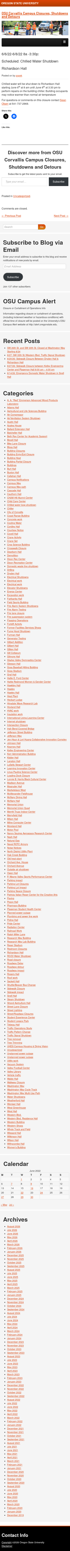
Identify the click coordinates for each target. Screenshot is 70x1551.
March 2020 (13, 1504)
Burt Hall (11, 468)
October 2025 (14, 1262)
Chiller (10, 508)
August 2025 (13, 1269)
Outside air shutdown (18, 869)
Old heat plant (14, 858)
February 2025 (14, 1291)
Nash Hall (12, 836)
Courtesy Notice (15, 530)
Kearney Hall (13, 746)
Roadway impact (15, 970)
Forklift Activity (14, 624)
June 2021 (12, 1450)
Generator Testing (16, 638)
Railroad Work (14, 930)
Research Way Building (19, 938)
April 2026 (12, 1240)
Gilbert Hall (13, 645)
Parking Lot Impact (17, 887)
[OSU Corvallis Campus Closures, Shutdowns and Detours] (35, 28)
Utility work (12, 1060)
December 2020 (15, 1471)
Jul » (11, 1204)
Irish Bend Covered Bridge (20, 728)
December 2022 (15, 1385)
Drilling (10, 569)
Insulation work (15, 714)
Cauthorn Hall (14, 494)
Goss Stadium (14, 670)
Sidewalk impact (15, 992)
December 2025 (15, 1255)
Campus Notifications (18, 479)
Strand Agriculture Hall (18, 1003)
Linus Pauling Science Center (22, 772)
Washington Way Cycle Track (22, 1089)
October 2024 (14, 1305)
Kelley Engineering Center (20, 750)
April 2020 (12, 1500)
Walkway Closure (16, 1082)
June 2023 (12, 1363)
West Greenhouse (16, 1107)
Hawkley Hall (13, 685)
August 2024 (13, 1313)
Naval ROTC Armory (17, 844)
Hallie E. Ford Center (18, 678)
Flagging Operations (17, 620)
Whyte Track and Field (18, 1129)
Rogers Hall (13, 974)
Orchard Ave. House (17, 862)
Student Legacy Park (18, 1021)
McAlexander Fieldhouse (20, 793)
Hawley (11, 689)
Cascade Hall (14, 490)
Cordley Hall (13, 526)
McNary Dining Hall (17, 797)
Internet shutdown (16, 721)
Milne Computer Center (19, 822)
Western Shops (15, 1125)
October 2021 (14, 1435)
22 (22, 1192)
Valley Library (14, 1071)
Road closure (14, 959)
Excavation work (15, 595)
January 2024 (14, 1338)
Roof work (12, 977)
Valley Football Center (18, 1067)
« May (4, 1204)
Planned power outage (18, 912)
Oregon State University (20, 3)
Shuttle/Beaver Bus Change (21, 984)
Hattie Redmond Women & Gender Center (29, 681)
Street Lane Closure (17, 1006)
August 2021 (13, 1443)
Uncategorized (21, 196)
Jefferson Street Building (19, 732)
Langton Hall (13, 761)
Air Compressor (15, 414)
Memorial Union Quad (18, 808)
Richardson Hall (15, 952)
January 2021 (14, 1468)
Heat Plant (12, 696)
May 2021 (12, 1453)
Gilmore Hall (13, 656)
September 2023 (15, 1352)
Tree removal (14, 1039)
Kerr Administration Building (21, 753)
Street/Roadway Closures (20, 1013)
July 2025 (12, 1273)
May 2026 (12, 1237)
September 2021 (15, 1439)
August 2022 (13, 1399)
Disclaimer (7, 1546)
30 (32, 1197)
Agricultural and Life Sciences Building (26, 411)
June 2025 (12, 1277)
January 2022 (14, 1424)
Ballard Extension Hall (18, 429)
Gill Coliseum (14, 652)
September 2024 (15, 1309)
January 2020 (14, 1511)
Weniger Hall (13, 1104)
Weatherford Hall (16, 1100)
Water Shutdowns (16, 1096)
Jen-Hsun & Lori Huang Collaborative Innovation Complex (37, 739)
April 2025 (12, 1284)
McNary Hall (13, 800)
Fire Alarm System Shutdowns (22, 606)
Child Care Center (16, 501)
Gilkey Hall (12, 649)
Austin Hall (12, 421)
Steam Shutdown (16, 999)
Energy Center (14, 591)
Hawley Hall (13, 692)
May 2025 (12, 1280)
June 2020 (12, 1493)
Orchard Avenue (15, 865)
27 (2, 1197)
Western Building (16, 1122)
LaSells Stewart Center (19, 764)
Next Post (61, 216)
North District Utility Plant (20, 851)
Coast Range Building (18, 515)
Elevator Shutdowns (17, 587)
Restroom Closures (17, 948)
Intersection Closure (17, 725)
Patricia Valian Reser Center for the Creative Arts (32, 894)
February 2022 (14, 1421)
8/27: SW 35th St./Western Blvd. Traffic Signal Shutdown (36, 355)
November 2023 (15, 1345)
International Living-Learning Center (25, 717)
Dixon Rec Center (16, 559)
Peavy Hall (12, 901)
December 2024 (15, 1298)
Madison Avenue (15, 782)
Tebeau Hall (13, 1024)
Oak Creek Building (17, 855)
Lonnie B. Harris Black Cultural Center (26, 779)
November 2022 (15, 1388)
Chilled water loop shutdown (21, 504)
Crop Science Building (18, 544)
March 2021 (13, 1461)
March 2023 (13, 1374)
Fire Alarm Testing (16, 609)
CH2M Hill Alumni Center (20, 497)
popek (19, 75)
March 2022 (13, 1417)
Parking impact (14, 880)
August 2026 (13, 1226)
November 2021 (15, 1432)
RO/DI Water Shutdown (19, 956)
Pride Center (13, 923)
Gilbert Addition (15, 642)
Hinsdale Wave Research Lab (22, 703)
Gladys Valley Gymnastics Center (24, 660)
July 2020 (12, 1489)
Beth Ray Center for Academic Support (27, 436)
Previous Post (11, 216)
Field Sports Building (17, 602)
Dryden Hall (13, 573)
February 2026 (14, 1248)
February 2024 (14, 1334)
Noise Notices (14, 847)
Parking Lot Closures (18, 883)
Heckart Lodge (14, 699)
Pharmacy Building (16, 905)
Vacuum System (15, 1064)
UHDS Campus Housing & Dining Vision (27, 1046)
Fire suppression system (19, 616)
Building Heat (14, 458)
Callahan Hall (14, 476)
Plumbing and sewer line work (22, 916)
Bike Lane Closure (16, 443)
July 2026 (12, 1230)
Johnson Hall (14, 743)
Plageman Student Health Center (24, 909)
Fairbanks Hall (14, 598)
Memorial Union (15, 804)
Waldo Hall (12, 1078)
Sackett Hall (13, 981)
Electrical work (14, 580)
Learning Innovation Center (21, 768)
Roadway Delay (15, 963)
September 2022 (15, 1396)
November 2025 (15, 1258)
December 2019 (15, 1515)
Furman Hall (13, 634)
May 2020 (12, 1497)
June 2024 (12, 1320)
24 (41, 1192)
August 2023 (13, 1356)
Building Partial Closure (19, 461)
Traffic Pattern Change (18, 1031)
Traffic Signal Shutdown (19, 1035)
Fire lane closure (15, 613)
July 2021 (12, 1446)
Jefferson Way (14, 735)
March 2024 (13, 1331)
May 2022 (12, 1410)
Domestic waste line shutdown (22, 566)
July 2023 (12, 1360)
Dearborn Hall (14, 551)
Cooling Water (14, 522)
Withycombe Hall (15, 1143)
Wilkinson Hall (14, 1136)
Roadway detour (15, 966)
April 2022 (12, 1414)
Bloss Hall (12, 447)
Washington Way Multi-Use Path (23, 1093)
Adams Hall (13, 407)
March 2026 (13, 1244)
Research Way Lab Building (21, 941)
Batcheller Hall (14, 432)
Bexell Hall (12, 439)
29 (22, 1197)
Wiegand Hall (14, 1132)
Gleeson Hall (13, 663)
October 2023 (14, 1349)
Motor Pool (12, 829)
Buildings (11, 465)
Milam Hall (12, 818)
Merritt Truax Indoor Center (21, 811)
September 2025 (15, 1266)
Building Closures (16, 450)
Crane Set (12, 541)
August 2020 (13, 1486)
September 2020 (15, 1482)
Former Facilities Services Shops (24, 627)
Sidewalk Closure (16, 988)
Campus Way (14, 483)
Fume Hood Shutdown (18, 631)
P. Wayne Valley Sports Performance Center (29, 876)
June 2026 (12, 1233)
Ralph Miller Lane (16, 934)
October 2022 (14, 1392)
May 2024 (12, 1323)
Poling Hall (12, 920)
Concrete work (14, 519)
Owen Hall (12, 873)
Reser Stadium (14, 945)
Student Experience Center (21, 1017)
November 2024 (15, 1302)
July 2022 (12, 1403)
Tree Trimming (14, 1042)
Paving (10, 898)
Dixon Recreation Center (20, 562)
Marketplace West (16, 790)
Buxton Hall (13, 472)
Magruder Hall (14, 786)
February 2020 (14, 1507)
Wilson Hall (13, 1140)
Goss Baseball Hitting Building (22, 667)
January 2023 (14, 1381)
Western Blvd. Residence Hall (22, 1118)
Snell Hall (12, 995)
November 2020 (15, 1475)
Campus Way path (16, 486)
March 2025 (13, 1287)
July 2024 (12, 1316)
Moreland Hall (14, 826)
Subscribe (58, 181)
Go (41, 227)
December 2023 (15, 1341)
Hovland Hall (13, 707)
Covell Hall (12, 533)
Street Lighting (14, 1010)
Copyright (7, 1542)
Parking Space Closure (19, 891)
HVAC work (13, 710)
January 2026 (14, 1251)
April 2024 (12, 1327)
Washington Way (15, 1086)
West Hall (12, 1111)
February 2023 (14, 1378)
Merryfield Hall (14, 815)
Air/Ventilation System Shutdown (23, 418)
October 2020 (14, 1479)
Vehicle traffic (14, 1075)
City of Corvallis (15, 512)
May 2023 (12, 1367)
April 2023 (12, 1370)
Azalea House (14, 425)
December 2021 (15, 1428)
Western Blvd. (14, 1114)
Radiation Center (16, 927)
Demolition (12, 555)
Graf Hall (11, 674)
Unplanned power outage (20, 1053)
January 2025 (14, 1295)
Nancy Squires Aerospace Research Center (29, 833)
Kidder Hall (12, 757)
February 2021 (14, 1464)
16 (32, 1188)
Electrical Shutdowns (17, 577)
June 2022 (12, 1406)
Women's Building (16, 1147)
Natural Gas (13, 840)
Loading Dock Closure (18, 775)
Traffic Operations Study (19, 1028)
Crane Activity (14, 537)
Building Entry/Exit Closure (20, 454)
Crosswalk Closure (16, 548)
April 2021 (12, 1457)
